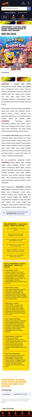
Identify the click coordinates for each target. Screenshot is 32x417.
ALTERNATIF (22, 415)
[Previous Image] (1, 52)
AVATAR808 (6, 84)
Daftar (16, 415)
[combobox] (14, 8)
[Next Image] (30, 52)
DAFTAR (24, 22)
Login (9, 415)
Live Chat (29, 415)
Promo (3, 415)
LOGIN (8, 22)
